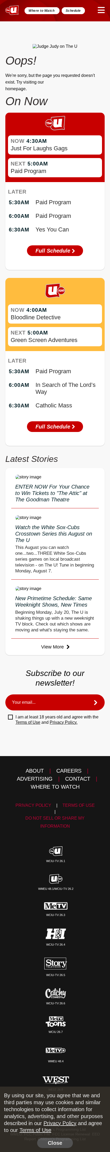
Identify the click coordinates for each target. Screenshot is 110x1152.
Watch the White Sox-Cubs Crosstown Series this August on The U (53, 533)
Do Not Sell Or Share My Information (55, 822)
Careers (68, 771)
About (35, 771)
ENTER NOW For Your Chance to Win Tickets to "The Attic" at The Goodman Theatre (52, 493)
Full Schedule (54, 251)
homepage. (16, 89)
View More (53, 647)
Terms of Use (27, 722)
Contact (77, 779)
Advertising (35, 779)
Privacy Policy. (63, 722)
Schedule (73, 11)
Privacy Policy (33, 805)
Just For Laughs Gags (39, 148)
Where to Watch (42, 11)
